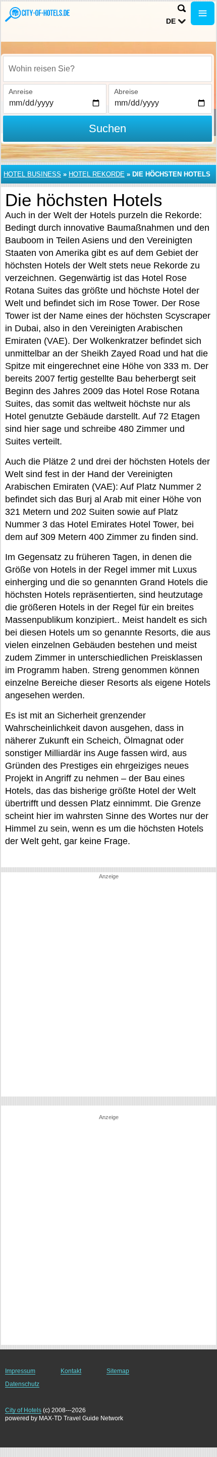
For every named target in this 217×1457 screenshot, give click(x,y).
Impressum (20, 1371)
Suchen (107, 128)
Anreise (21, 91)
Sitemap (117, 1371)
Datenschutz (22, 1384)
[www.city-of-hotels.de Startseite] (38, 14)
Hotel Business (32, 174)
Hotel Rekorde (97, 174)
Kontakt (71, 1371)
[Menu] (202, 13)
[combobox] (107, 69)
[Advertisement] (108, 988)
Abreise (126, 91)
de (171, 21)
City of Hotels (23, 1410)
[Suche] (182, 8)
